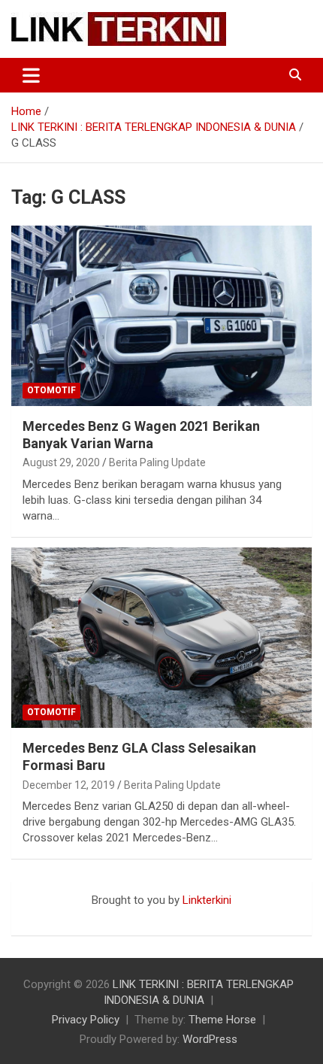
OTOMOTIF (51, 390)
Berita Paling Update (157, 462)
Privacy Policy (85, 1019)
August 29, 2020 (61, 462)
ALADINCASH (56, 916)
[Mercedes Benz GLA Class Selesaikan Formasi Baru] (161, 637)
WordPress (210, 1039)
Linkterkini (207, 900)
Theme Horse (222, 1019)
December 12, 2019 (69, 785)
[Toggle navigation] (31, 75)
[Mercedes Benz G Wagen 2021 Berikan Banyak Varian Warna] (161, 315)
